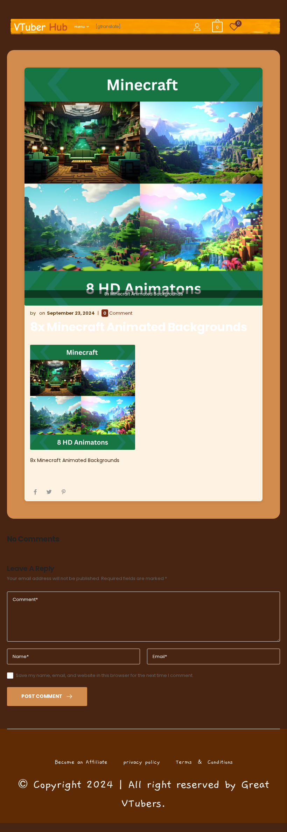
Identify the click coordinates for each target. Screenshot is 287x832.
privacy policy (141, 762)
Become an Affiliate (81, 762)
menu (79, 26)
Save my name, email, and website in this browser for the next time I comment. (105, 675)
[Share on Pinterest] (63, 492)
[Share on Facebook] (35, 492)
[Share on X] (49, 492)
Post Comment (41, 696)
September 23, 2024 (71, 313)
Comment (117, 313)
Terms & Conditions (204, 762)
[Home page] (40, 27)
